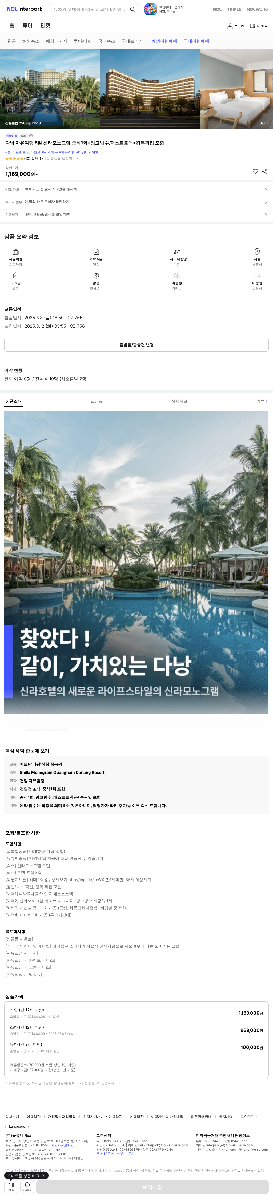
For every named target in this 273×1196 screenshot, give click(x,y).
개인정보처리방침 (62, 1116)
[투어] (27, 26)
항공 (11, 41)
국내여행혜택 (196, 41)
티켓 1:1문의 (125, 1153)
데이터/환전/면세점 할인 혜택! (48, 214)
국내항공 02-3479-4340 (154, 1149)
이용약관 (34, 1116)
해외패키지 (56, 41)
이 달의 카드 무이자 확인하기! (47, 201)
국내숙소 (106, 41)
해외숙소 (30, 41)
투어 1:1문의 (105, 1153)
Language (17, 1126)
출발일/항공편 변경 (136, 344)
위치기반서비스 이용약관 (102, 1116)
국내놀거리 (132, 41)
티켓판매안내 (201, 1116)
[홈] (12, 26)
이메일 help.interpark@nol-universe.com (158, 1145)
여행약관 (137, 1116)
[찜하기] (255, 171)
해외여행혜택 (164, 41)
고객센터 (247, 1116)
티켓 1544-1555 (135, 1141)
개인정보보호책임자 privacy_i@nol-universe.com (232, 1149)
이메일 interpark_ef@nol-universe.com (224, 1145)
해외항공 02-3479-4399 (114, 1149)
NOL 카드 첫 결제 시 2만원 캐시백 (51, 189)
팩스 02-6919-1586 (110, 1145)
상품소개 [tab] (14, 401)
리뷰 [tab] (261, 401)
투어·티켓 (83, 41)
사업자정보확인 (62, 1145)
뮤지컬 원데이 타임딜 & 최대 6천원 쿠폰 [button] (89, 9)
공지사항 (226, 1116)
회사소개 (12, 1116)
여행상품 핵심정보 (61, 158)
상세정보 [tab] (179, 401)
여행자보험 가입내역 (167, 1116)
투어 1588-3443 (108, 1141)
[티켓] (45, 26)
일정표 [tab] (97, 401)
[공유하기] (264, 171)
